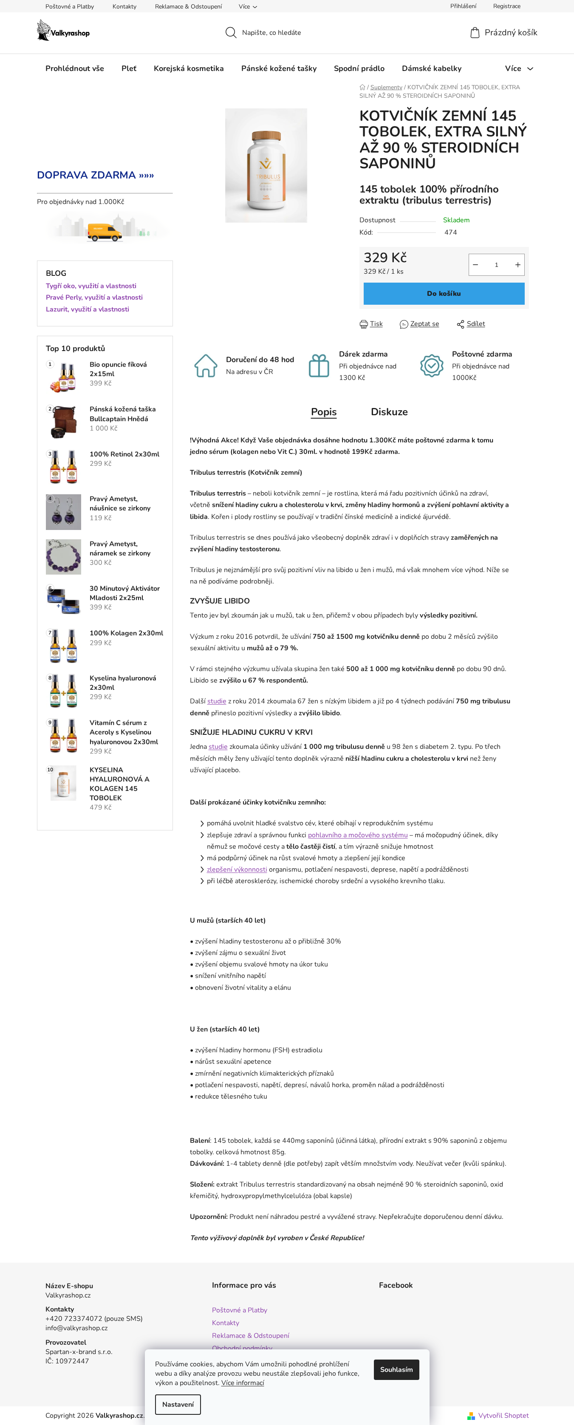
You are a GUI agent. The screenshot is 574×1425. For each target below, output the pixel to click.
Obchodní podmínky (242, 1348)
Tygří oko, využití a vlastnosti (91, 286)
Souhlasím (396, 1369)
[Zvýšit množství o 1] (518, 264)
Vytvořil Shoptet (503, 1415)
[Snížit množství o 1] (475, 264)
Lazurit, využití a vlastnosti (87, 310)
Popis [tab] (324, 412)
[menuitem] (75, 68)
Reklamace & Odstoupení (188, 7)
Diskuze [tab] (389, 412)
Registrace (506, 6)
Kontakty (124, 7)
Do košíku (444, 293)
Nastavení (178, 1404)
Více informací (242, 1383)
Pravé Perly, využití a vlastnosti (94, 298)
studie (216, 701)
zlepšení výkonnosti (237, 869)
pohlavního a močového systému (358, 835)
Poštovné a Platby (69, 7)
